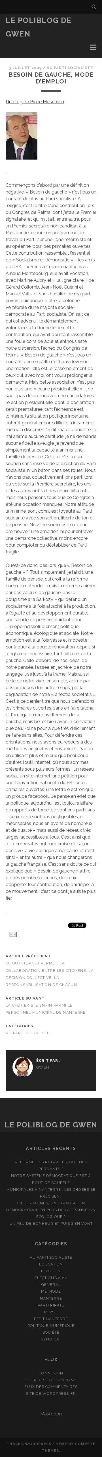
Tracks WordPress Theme (37, 1444)
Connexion (51, 1373)
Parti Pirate (51, 1305)
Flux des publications (51, 1380)
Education (51, 1264)
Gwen (42, 1067)
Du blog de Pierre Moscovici (35, 101)
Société (50, 1332)
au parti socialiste (70, 68)
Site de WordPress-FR (51, 1393)
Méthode (51, 1291)
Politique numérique (51, 1325)
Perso (51, 1312)
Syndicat (51, 1339)
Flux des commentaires (51, 1387)
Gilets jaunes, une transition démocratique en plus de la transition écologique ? (51, 1210)
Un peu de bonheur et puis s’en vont (51, 1223)
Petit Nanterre (51, 1319)
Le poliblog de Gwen (51, 1125)
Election (51, 1271)
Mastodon (51, 1414)
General (50, 1284)
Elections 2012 (51, 1278)
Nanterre (51, 1298)
